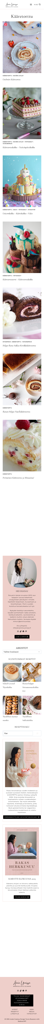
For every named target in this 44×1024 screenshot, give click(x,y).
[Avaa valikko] (30, 4)
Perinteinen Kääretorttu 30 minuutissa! (18, 477)
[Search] (37, 733)
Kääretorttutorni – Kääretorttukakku (18, 279)
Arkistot (22, 648)
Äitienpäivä (7, 342)
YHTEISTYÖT (32, 1014)
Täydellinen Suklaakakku (27, 718)
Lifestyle (15, 1014)
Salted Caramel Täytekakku (9, 685)
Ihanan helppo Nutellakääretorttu (16, 411)
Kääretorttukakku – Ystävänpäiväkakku (19, 147)
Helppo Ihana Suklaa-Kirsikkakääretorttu (19, 345)
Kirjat (15, 1009)
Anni (32, 1009)
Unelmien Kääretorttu (11, 79)
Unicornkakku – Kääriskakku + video (18, 213)
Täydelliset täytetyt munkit (10, 718)
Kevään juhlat (18, 75)
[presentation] (22, 47)
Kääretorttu (7, 75)
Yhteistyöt (31, 209)
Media (32, 1011)
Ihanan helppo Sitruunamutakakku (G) (30, 687)
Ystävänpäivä (7, 143)
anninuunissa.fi (25, 628)
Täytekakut (29, 142)
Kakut (15, 209)
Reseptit (15, 1011)
